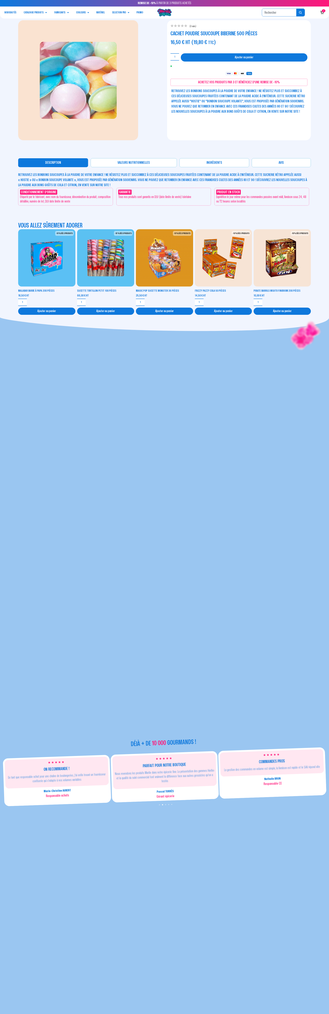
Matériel (100, 12)
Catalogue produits (34, 12)
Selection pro (119, 12)
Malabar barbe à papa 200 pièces (36, 290)
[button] (159, 804)
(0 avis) (193, 26)
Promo (139, 12)
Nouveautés (10, 12)
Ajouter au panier (244, 57)
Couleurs (81, 12)
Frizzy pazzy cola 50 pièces (210, 290)
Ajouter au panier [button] (46, 311)
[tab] (53, 162)
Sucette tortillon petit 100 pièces (96, 290)
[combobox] (279, 12)
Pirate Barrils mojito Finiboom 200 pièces (277, 290)
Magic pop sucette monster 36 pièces (157, 290)
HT (23, 295)
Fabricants (59, 12)
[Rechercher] (300, 12)
